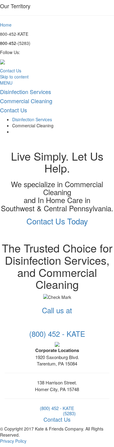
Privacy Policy (13, 441)
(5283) (69, 413)
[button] (57, 221)
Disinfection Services (32, 119)
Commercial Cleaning (33, 125)
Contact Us (10, 70)
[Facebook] (57, 344)
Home (6, 25)
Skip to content (14, 77)
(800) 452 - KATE (57, 408)
